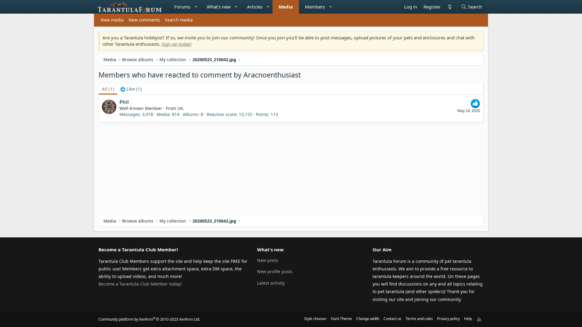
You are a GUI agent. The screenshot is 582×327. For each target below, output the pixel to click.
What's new (219, 7)
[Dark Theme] (449, 7)
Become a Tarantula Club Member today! (140, 284)
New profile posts (275, 271)
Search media (179, 20)
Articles (255, 7)
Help (468, 318)
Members (315, 7)
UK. (180, 108)
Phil (124, 102)
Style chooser (315, 318)
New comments (144, 20)
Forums (182, 7)
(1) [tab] (108, 89)
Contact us (392, 318)
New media (112, 20)
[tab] (131, 88)
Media (286, 7)
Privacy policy (448, 318)
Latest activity (271, 283)
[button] (196, 7)
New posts (267, 260)
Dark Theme (341, 318)
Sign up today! (177, 44)
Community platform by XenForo (149, 319)
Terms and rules (419, 318)
